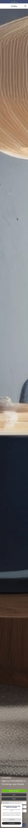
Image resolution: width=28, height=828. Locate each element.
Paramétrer (11, 819)
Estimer (14, 798)
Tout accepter (11, 823)
